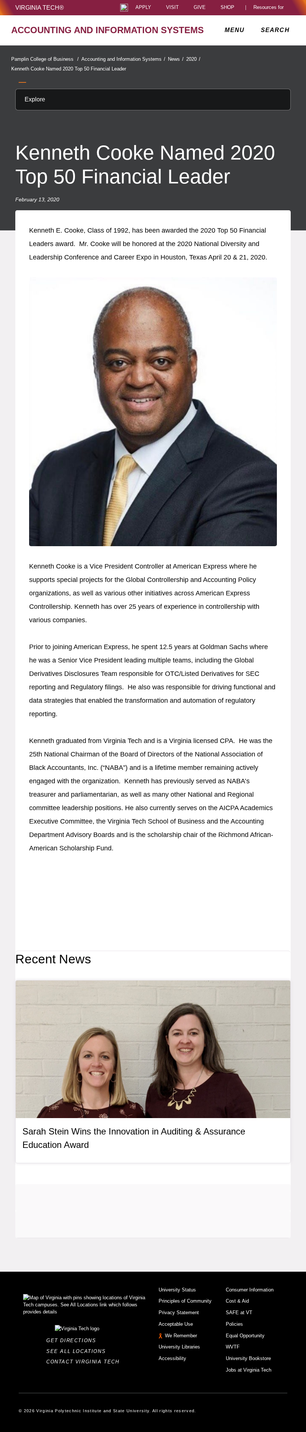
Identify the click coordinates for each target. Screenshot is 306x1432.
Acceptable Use (176, 1324)
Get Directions (73, 1340)
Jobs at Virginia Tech (248, 1370)
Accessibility (172, 1358)
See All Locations (78, 1351)
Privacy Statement (179, 1312)
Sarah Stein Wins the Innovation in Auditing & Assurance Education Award (133, 1138)
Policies (234, 1324)
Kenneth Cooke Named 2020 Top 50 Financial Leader (68, 69)
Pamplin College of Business (45, 59)
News (176, 59)
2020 (193, 59)
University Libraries (179, 1347)
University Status (177, 1290)
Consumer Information (250, 1290)
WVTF (233, 1347)
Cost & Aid (237, 1301)
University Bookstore (248, 1358)
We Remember (181, 1335)
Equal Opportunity (245, 1335)
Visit (172, 7)
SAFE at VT (239, 1312)
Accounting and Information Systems (123, 59)
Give (200, 7)
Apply (143, 7)
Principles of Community (185, 1301)
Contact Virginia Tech (85, 1362)
